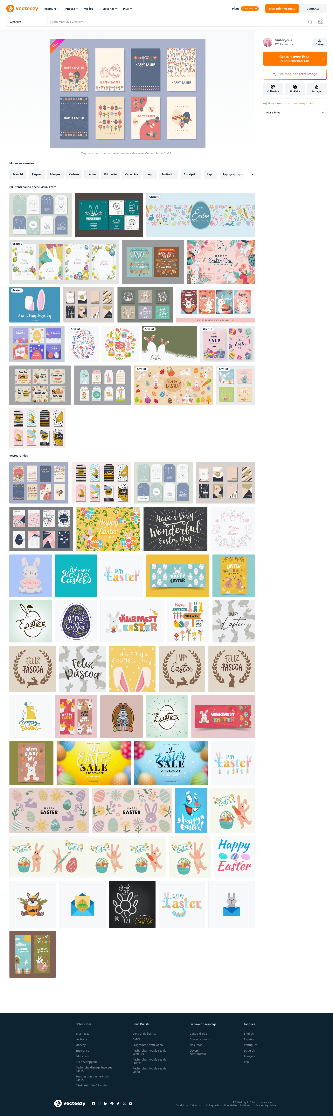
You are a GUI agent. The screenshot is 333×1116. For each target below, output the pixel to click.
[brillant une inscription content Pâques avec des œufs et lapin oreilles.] (234, 857)
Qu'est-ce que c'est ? (303, 103)
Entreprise (82, 1050)
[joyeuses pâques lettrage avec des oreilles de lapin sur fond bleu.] (76, 575)
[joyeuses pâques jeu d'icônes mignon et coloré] (120, 344)
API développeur (86, 1062)
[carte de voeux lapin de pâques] (215, 304)
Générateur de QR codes (92, 1085)
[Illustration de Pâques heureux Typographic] (175, 529)
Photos (70, 9)
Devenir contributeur (198, 1052)
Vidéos (88, 9)
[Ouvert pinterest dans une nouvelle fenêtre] (112, 1103)
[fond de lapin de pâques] (221, 262)
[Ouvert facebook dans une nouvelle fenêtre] (93, 1103)
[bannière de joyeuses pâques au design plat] (200, 215)
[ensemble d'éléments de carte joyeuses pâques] (188, 621)
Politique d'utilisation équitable (258, 1105)
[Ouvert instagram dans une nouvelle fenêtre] (99, 1103)
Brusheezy (82, 1033)
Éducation (82, 1056)
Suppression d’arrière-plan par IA (93, 1078)
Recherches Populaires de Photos (149, 1061)
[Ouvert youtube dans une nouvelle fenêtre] (130, 1103)
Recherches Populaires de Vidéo (149, 1070)
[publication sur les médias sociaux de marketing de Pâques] (37, 344)
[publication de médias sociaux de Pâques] (109, 215)
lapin (210, 174)
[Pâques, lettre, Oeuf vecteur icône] (82, 904)
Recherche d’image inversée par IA (94, 1069)
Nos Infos (196, 1045)
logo (150, 174)
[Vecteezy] (22, 8)
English (249, 1033)
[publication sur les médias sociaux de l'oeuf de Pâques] (40, 385)
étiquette (110, 174)
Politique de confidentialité (221, 1105)
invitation (168, 174)
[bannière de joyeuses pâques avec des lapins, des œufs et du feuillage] (173, 385)
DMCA (137, 1039)
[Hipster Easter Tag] (88, 304)
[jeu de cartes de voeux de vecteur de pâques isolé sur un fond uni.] (64, 262)
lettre (91, 174)
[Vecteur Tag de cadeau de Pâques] (102, 385)
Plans (235, 8)
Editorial (108, 9)
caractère (131, 174)
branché (17, 174)
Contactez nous (200, 1039)
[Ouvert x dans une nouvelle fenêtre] (124, 1103)
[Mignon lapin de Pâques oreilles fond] (34, 304)
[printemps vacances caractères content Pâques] (121, 575)
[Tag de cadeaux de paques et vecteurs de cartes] (38, 483)
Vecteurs (50, 9)
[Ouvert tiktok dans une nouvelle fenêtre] (118, 1103)
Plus (126, 9)
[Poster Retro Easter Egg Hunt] (153, 262)
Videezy (81, 1045)
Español (249, 1039)
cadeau (74, 174)
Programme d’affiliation (148, 1045)
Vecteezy (81, 1039)
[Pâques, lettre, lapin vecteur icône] (231, 904)
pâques (37, 174)
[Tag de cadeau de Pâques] (40, 215)
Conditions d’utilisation (189, 1105)
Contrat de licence (144, 1033)
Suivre (319, 44)
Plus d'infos (273, 112)
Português (250, 1045)
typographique (233, 174)
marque (55, 174)
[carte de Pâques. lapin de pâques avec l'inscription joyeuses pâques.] (30, 575)
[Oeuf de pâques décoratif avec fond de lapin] (108, 529)
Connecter (314, 8)
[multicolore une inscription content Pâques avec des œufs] (182, 904)
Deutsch (249, 1050)
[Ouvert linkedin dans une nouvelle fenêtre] (105, 1103)
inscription (191, 174)
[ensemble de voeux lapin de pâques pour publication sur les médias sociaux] (145, 304)
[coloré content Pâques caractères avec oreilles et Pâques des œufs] (233, 763)
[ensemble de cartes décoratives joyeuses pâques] (235, 385)
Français (249, 1056)
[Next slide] (249, 174)
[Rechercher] (310, 21)
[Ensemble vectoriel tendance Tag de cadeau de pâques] (37, 428)
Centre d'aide (198, 1033)
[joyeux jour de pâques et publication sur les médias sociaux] (227, 344)
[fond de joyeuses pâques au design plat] (169, 344)
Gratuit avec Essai (294, 58)
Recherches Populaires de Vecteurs (149, 1052)
